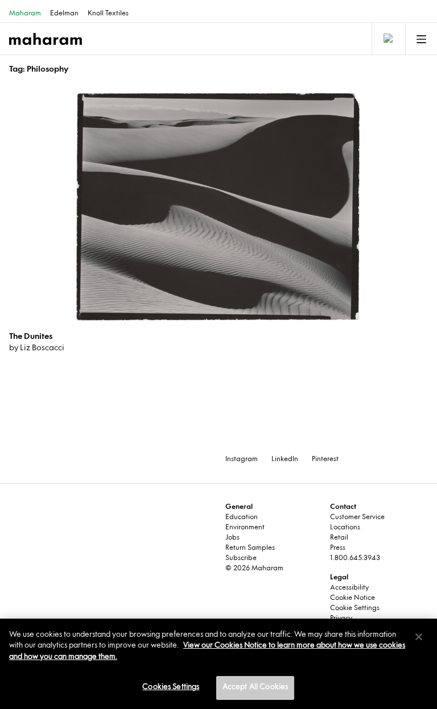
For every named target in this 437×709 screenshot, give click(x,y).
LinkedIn (284, 459)
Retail (339, 538)
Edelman (64, 14)
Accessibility (349, 588)
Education (241, 517)
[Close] (418, 636)
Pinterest (325, 459)
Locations (345, 528)
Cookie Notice (352, 598)
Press (337, 548)
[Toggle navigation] (387, 39)
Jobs (232, 538)
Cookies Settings (170, 687)
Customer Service (357, 517)
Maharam (25, 14)
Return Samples (250, 548)
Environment (245, 528)
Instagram (241, 459)
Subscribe (241, 558)
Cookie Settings (355, 608)
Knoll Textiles (108, 14)
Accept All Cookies (255, 687)
